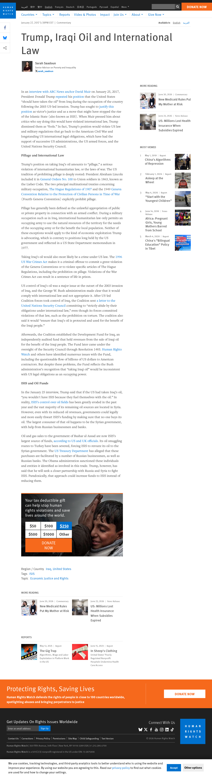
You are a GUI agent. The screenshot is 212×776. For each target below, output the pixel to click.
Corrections (27, 738)
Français (59, 6)
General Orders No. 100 (56, 179)
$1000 (48, 534)
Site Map (72, 738)
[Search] (177, 6)
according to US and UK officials (76, 441)
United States (62, 569)
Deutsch (70, 6)
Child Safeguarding (89, 738)
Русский (104, 6)
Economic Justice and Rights (49, 578)
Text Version (108, 738)
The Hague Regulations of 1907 (70, 189)
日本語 (80, 6)
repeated (61, 96)
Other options (193, 767)
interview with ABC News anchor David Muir (60, 91)
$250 (64, 526)
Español (115, 6)
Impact (105, 14)
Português (92, 6)
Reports (64, 14)
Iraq (48, 569)
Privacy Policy (43, 738)
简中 (32, 6)
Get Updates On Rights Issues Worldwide (42, 721)
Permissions (59, 738)
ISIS (32, 573)
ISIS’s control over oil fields (49, 402)
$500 (32, 534)
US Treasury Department (71, 451)
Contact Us (13, 738)
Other (64, 534)
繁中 (40, 6)
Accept (174, 768)
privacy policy (121, 768)
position (78, 96)
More (126, 6)
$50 (33, 526)
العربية (24, 6)
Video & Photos (85, 14)
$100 (48, 526)
